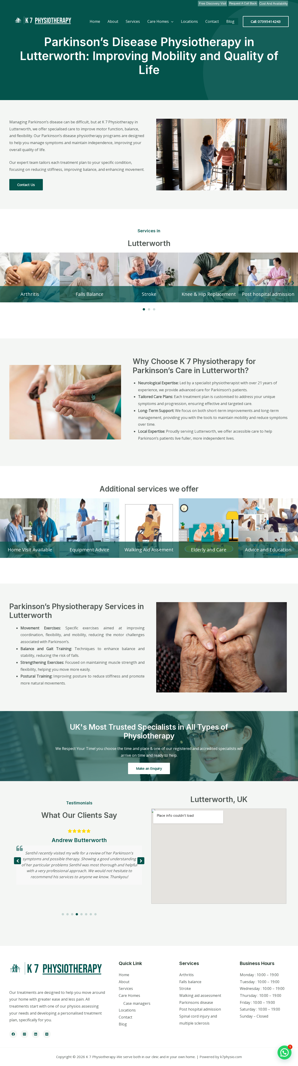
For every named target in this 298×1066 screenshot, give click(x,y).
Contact (212, 21)
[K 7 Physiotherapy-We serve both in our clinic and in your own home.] (41, 21)
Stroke (185, 988)
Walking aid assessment (200, 995)
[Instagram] (24, 1034)
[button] (5, 283)
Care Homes (158, 21)
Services (133, 21)
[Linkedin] (36, 1034)
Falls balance (190, 981)
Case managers (136, 1003)
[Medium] (47, 1034)
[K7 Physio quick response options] (243, 3)
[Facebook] (13, 1034)
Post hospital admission (200, 1009)
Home (95, 21)
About (113, 21)
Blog (230, 21)
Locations (189, 21)
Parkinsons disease (196, 1002)
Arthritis (186, 974)
